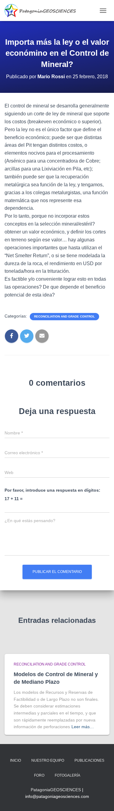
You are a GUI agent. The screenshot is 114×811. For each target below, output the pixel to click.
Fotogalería (67, 775)
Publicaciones (89, 760)
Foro (39, 775)
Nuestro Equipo (47, 760)
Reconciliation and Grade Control (64, 316)
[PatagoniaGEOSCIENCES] (43, 10)
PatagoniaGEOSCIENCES (56, 789)
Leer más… (82, 726)
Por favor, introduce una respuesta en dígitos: (52, 490)
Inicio (15, 760)
